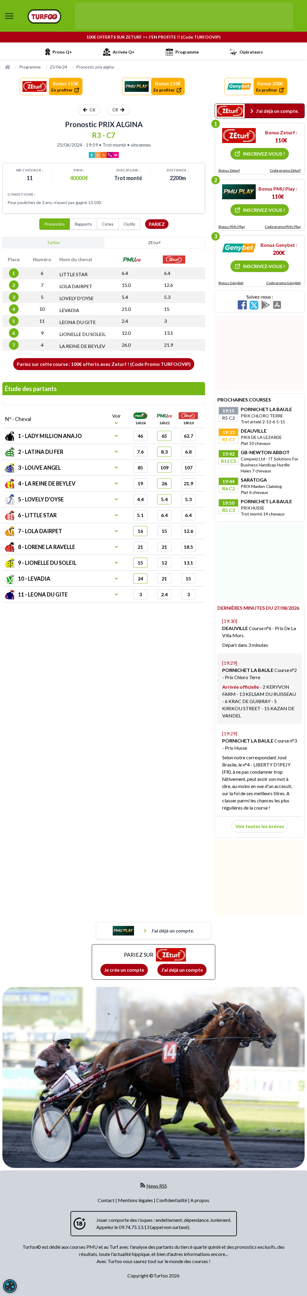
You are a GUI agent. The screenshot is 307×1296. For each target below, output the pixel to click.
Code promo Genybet (283, 283)
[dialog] (10, 1286)
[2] (239, 191)
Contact (106, 1200)
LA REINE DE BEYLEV (82, 346)
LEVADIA (69, 310)
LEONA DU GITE (77, 322)
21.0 (126, 309)
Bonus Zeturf (229, 170)
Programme (30, 66)
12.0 (126, 333)
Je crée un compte (124, 970)
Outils (129, 223)
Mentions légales (136, 1200)
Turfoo (53, 242)
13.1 (168, 333)
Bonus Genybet (231, 283)
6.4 (125, 273)
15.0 (126, 285)
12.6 (168, 285)
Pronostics (54, 223)
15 (166, 309)
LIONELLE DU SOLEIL (82, 334)
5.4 (125, 297)
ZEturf (154, 242)
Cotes (108, 223)
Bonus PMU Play (232, 226)
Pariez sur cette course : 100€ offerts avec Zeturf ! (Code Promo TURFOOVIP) (104, 364)
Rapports (83, 223)
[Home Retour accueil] (44, 16)
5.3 (167, 297)
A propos (199, 1200)
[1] (239, 135)
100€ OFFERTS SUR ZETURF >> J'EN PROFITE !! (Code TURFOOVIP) (153, 36)
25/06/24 (58, 66)
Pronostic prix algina (95, 66)
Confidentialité (172, 1200)
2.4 (125, 321)
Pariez (157, 224)
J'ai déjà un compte (182, 970)
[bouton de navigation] (9, 16)
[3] (239, 248)
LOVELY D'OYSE (76, 298)
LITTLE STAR (73, 274)
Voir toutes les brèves (259, 826)
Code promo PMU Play (283, 226)
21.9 (168, 345)
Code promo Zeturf (285, 170)
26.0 (126, 345)
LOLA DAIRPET (75, 286)
